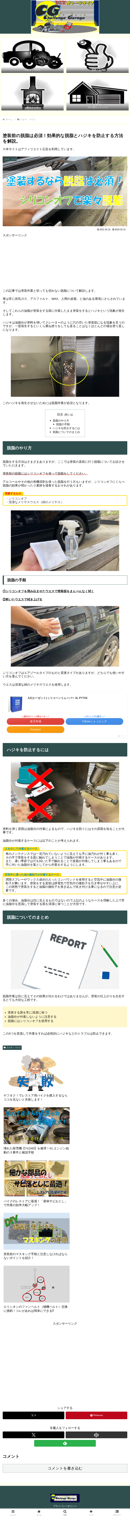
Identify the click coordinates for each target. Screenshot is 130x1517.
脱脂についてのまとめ (66, 431)
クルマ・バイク (13, 1047)
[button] (120, 856)
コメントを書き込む (65, 1468)
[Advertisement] (65, 260)
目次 (60, 414)
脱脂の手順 (63, 424)
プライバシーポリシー (65, 1506)
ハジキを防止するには (66, 428)
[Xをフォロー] (33, 1434)
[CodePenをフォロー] (96, 1434)
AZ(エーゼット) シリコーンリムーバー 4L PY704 (57, 698)
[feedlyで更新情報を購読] (65, 1443)
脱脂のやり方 (61, 420)
